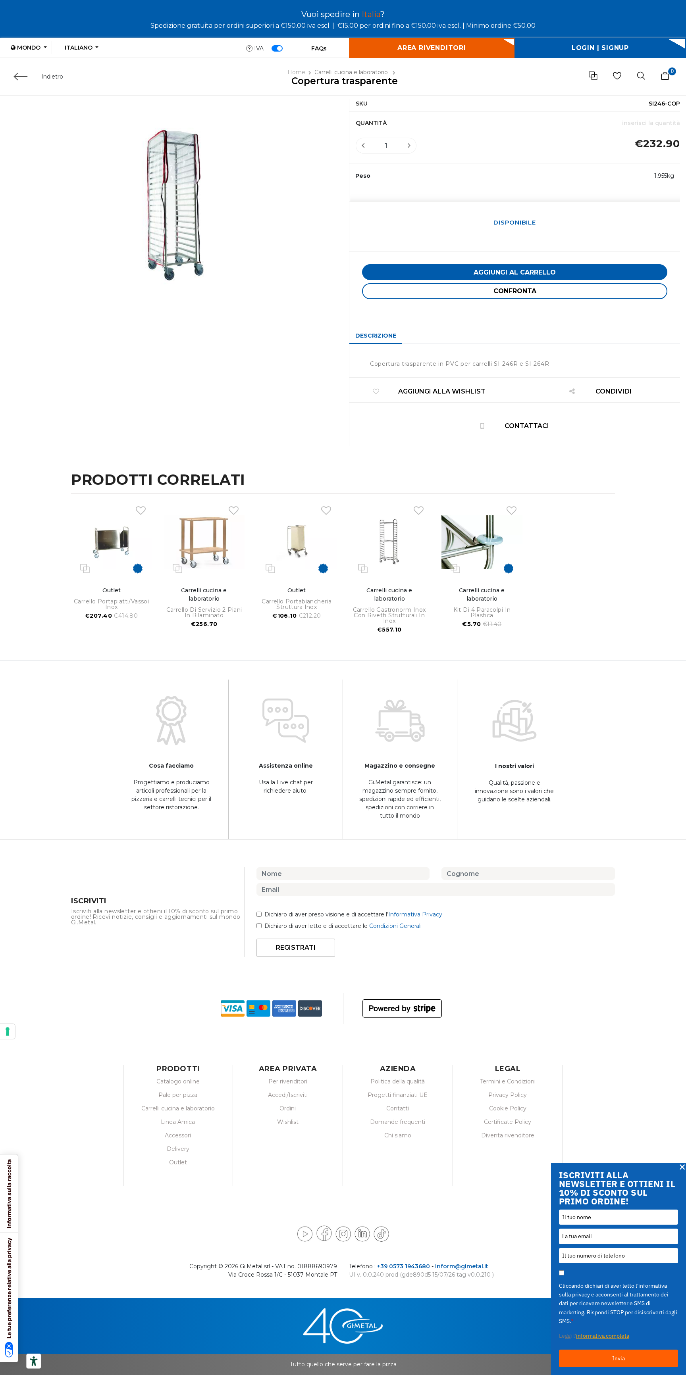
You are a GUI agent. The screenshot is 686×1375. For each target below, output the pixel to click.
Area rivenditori (431, 48)
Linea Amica (178, 1121)
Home (296, 72)
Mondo (28, 47)
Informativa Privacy (415, 914)
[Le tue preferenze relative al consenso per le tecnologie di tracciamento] (7, 1031)
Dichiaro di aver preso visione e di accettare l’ (353, 914)
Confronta (514, 291)
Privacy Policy (507, 1094)
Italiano (79, 47)
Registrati (296, 947)
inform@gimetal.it (461, 1266)
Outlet (178, 1162)
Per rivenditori (287, 1081)
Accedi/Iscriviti (288, 1094)
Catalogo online (178, 1081)
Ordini (287, 1108)
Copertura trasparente (344, 81)
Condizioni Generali (395, 925)
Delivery (178, 1148)
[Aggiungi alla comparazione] (85, 568)
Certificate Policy (507, 1121)
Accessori (178, 1135)
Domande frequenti (397, 1121)
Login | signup (600, 48)
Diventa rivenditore (507, 1135)
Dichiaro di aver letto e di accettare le (343, 925)
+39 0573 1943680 (403, 1266)
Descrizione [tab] (375, 335)
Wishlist (288, 1121)
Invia (618, 1358)
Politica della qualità (397, 1081)
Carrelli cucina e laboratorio (351, 72)
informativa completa (602, 1335)
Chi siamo (397, 1135)
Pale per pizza (177, 1094)
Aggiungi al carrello (515, 272)
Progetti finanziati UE (398, 1094)
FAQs (319, 48)
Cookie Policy (507, 1108)
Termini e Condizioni (508, 1081)
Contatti (397, 1108)
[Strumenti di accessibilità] (33, 1361)
